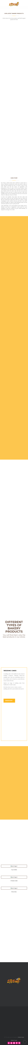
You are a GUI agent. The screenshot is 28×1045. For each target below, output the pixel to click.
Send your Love (10, 786)
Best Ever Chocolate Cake (14, 847)
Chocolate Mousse (14, 858)
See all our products (14, 168)
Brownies (14, 580)
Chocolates (14, 510)
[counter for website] (14, 1043)
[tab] (4, 661)
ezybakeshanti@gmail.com (15, 1027)
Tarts (14, 486)
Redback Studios (21, 1037)
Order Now (9, 700)
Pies (14, 158)
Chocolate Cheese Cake (14, 68)
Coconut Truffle (14, 25)
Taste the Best (9, 806)
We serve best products (13, 766)
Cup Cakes (14, 869)
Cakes (14, 533)
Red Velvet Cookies (14, 836)
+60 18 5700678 (14, 1020)
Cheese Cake (14, 880)
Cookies (14, 556)
